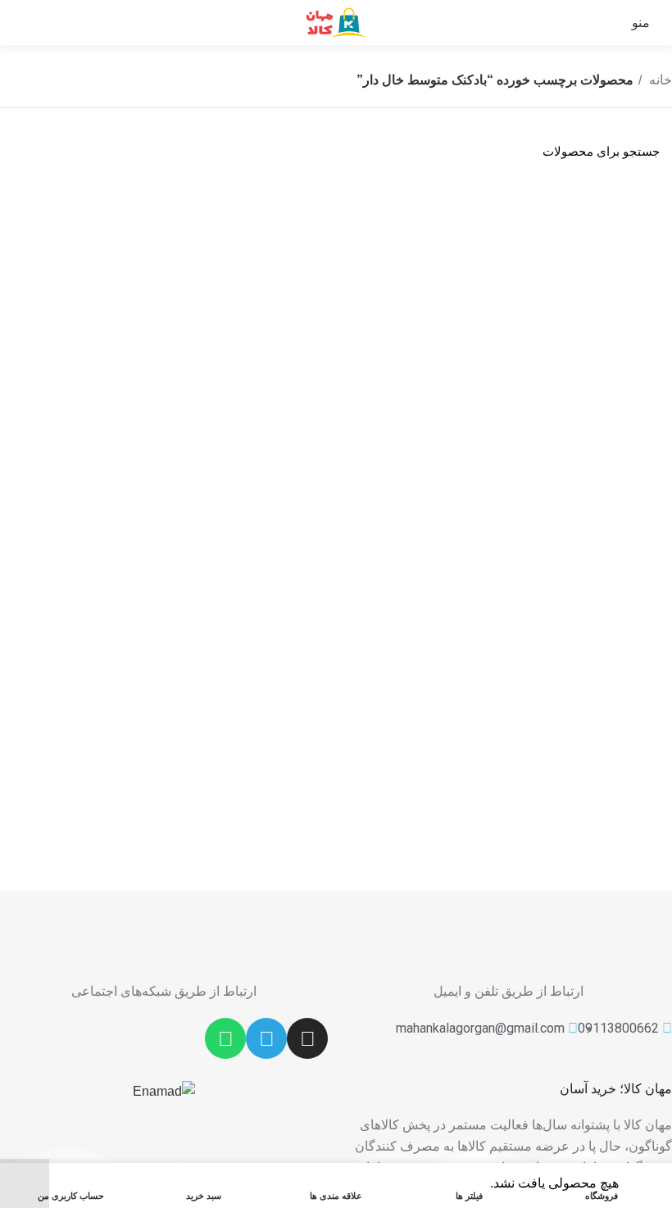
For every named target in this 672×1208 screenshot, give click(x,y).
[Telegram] (266, 1038)
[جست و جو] (22, 151)
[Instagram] (307, 1038)
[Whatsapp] (225, 1038)
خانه (659, 80)
